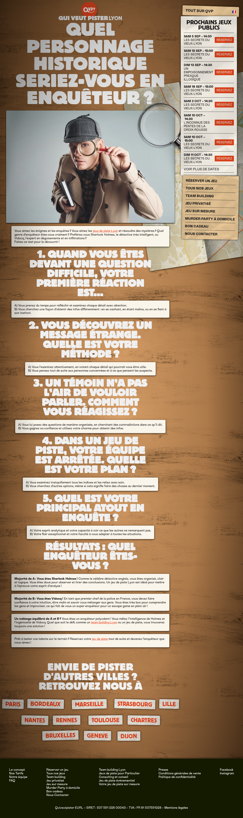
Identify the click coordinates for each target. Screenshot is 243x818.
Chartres (144, 720)
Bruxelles (60, 735)
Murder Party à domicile (210, 218)
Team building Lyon (112, 769)
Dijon (129, 736)
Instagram (227, 773)
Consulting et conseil (113, 777)
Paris (13, 704)
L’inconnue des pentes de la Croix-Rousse (197, 123)
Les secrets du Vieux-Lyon (198, 40)
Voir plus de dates (201, 169)
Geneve (97, 735)
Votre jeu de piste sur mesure (119, 784)
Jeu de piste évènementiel (117, 780)
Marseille (89, 704)
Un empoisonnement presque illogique (198, 72)
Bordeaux (45, 704)
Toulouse (105, 720)
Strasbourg (134, 704)
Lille (169, 704)
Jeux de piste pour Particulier (119, 773)
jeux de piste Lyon (105, 231)
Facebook (227, 769)
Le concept (17, 769)
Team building (199, 196)
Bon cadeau (196, 226)
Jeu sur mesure (200, 211)
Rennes (66, 720)
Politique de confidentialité (177, 777)
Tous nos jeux (200, 188)
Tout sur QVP (199, 10)
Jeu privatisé (198, 203)
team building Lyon (104, 622)
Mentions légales (176, 807)
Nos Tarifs (16, 773)
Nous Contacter (201, 234)
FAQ (12, 780)
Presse (163, 769)
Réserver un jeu (201, 180)
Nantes (34, 720)
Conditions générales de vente (180, 773)
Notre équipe (18, 777)
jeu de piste (100, 639)
